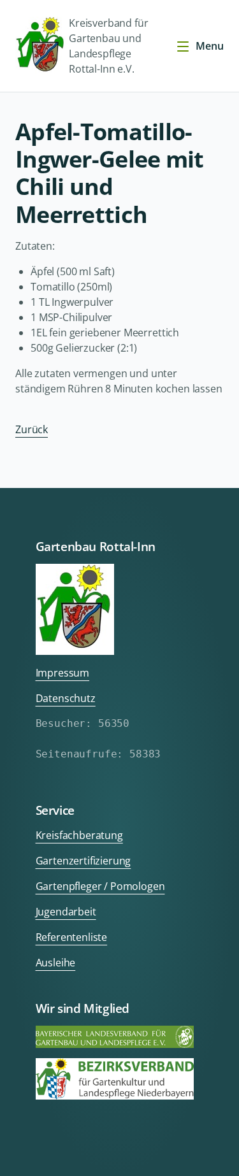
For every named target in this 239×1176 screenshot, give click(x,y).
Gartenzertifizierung (83, 861)
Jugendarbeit (66, 912)
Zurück (31, 429)
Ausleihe (56, 963)
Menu (210, 46)
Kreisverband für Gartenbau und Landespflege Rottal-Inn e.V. (108, 46)
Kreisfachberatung (79, 835)
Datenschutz (66, 698)
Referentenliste (72, 937)
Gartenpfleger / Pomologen (100, 886)
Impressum (63, 673)
